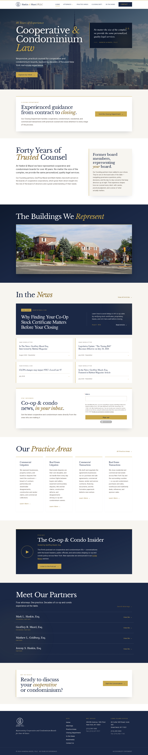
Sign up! (106, 417)
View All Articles (125, 297)
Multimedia (70, 740)
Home (57, 4)
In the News (110, 4)
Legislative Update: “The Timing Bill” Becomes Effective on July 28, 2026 (95, 347)
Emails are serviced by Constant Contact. (103, 412)
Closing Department (73, 733)
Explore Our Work (27, 75)
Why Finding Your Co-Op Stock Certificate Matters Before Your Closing (44, 321)
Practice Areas (82, 4)
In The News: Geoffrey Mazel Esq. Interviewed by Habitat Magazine (34, 347)
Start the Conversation (115, 683)
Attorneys (67, 4)
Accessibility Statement (122, 751)
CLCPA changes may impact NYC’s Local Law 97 (40, 369)
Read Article (121, 325)
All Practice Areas (124, 451)
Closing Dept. (97, 4)
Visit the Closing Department (111, 114)
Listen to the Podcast (49, 566)
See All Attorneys (124, 606)
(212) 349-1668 (91, 729)
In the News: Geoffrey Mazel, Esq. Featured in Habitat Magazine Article (94, 371)
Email (87, 394)
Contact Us (70, 743)
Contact (125, 4)
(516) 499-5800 (116, 731)
